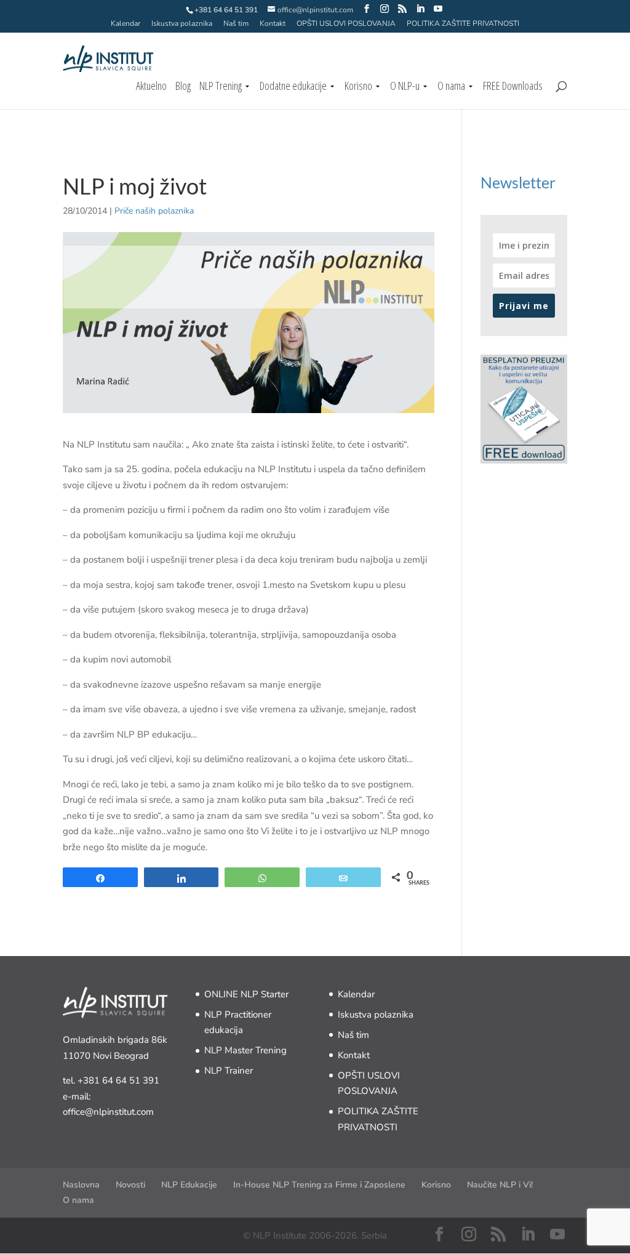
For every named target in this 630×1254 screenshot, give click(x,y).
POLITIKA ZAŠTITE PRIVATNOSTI (463, 24)
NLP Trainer (228, 1070)
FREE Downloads (513, 87)
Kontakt (272, 24)
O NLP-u (405, 87)
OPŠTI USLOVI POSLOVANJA (346, 24)
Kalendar (125, 24)
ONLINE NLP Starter (246, 994)
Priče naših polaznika (154, 211)
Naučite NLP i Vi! (500, 1185)
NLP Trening (220, 87)
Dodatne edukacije (293, 87)
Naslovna (81, 1185)
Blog (183, 87)
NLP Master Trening (245, 1050)
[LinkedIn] (420, 9)
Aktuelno (151, 87)
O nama (451, 87)
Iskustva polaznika (181, 24)
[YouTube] (438, 9)
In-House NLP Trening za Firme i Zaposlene (319, 1185)
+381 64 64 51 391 (118, 1080)
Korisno (358, 87)
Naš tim (236, 24)
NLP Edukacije (189, 1185)
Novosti (130, 1185)
